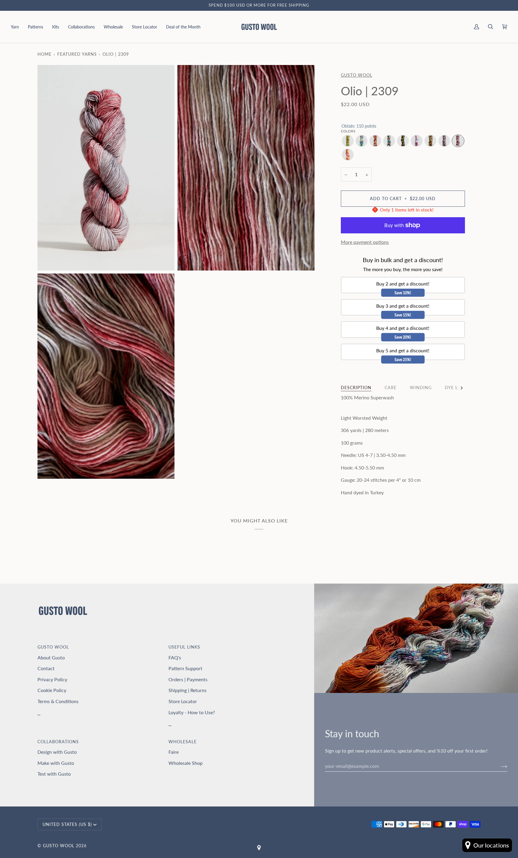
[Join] (499, 766)
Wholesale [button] (182, 741)
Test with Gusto (54, 774)
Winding (421, 387)
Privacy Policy (52, 679)
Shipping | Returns (187, 690)
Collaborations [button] (58, 741)
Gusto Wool (356, 75)
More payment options (365, 242)
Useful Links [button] (184, 646)
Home (44, 54)
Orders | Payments (187, 679)
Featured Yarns (77, 54)
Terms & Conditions (58, 701)
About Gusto (51, 657)
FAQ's (174, 657)
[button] (17, 27)
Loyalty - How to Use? (191, 712)
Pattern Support (185, 668)
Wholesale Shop (185, 763)
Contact (46, 668)
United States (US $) (67, 824)
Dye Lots (456, 387)
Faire (173, 752)
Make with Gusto (55, 763)
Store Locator (182, 701)
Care (391, 387)
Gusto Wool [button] (53, 646)
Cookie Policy (51, 690)
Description (356, 387)
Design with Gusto (57, 752)
